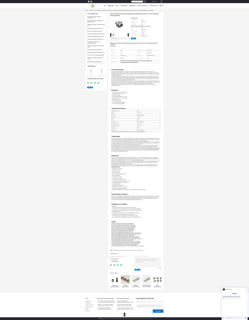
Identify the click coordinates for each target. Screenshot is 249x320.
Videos (117, 5)
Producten (110, 5)
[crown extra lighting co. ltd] (93, 6)
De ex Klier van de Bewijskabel (101, 10)
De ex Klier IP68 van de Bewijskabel (136, 250)
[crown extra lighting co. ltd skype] (99, 83)
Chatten (133, 38)
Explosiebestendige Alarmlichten (94, 52)
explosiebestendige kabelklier (118, 250)
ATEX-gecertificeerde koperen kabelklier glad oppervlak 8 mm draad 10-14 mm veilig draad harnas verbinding (119, 39)
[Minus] (246, 289)
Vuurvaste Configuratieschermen (94, 33)
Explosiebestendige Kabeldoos (94, 36)
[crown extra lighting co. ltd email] (88, 83)
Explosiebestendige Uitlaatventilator (95, 45)
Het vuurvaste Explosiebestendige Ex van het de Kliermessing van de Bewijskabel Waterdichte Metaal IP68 (115, 286)
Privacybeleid (100, 318)
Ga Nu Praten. (154, 1)
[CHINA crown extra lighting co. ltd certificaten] (91, 70)
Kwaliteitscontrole (142, 5)
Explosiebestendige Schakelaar (94, 39)
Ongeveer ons (124, 5)
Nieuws (161, 5)
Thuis (87, 10)
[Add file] (223, 317)
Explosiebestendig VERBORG (93, 49)
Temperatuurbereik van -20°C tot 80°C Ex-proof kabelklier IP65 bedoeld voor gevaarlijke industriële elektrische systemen (146, 286)
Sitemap (87, 310)
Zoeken (144, 1)
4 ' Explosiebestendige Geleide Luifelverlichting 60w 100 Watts (104, 308)
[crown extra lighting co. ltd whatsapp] (92, 83)
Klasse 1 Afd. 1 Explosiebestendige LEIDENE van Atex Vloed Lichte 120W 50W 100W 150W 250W (105, 305)
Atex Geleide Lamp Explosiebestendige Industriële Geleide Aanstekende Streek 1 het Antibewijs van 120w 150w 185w (106, 301)
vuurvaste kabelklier (126, 250)
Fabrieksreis (132, 5)
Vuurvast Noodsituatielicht (93, 31)
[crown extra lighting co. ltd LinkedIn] (89, 1)
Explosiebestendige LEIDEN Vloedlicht (96, 24)
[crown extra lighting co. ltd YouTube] (91, 1)
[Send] (246, 317)
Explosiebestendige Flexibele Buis (95, 57)
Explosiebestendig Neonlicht (93, 28)
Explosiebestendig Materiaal (93, 61)
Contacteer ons (153, 5)
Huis (105, 5)
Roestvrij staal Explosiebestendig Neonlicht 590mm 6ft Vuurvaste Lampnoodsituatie (124, 305)
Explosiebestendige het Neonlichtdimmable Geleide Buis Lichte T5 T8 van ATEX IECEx (125, 301)
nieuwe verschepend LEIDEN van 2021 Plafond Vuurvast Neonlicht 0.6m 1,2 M (125, 308)
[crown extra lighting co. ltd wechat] (95, 83)
